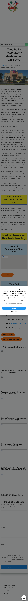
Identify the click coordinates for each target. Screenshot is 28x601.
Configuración (14, 311)
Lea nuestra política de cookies (14, 303)
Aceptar (14, 308)
